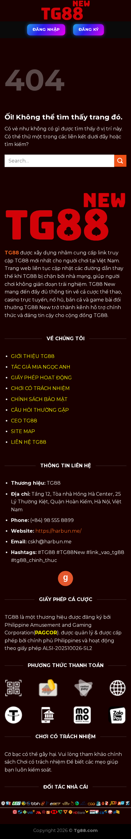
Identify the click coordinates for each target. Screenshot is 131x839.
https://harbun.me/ (58, 531)
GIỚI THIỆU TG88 (33, 356)
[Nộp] (120, 161)
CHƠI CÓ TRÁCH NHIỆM (40, 388)
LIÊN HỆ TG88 (28, 442)
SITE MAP (23, 431)
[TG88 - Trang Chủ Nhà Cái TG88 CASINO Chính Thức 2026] (65, 10)
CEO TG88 (24, 421)
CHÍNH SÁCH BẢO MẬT (39, 399)
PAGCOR (46, 633)
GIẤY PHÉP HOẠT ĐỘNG (41, 378)
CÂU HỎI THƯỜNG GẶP (40, 410)
